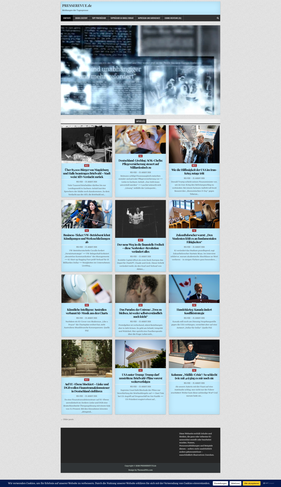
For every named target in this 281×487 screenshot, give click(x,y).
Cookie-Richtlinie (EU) (173, 18)
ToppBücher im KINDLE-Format (121, 18)
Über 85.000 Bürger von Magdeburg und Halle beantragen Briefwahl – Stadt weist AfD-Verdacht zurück (86, 173)
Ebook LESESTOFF (81, 18)
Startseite (67, 18)
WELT (87, 165)
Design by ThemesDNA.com (140, 470)
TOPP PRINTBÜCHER (99, 18)
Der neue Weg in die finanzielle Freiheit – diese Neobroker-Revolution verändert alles (140, 247)
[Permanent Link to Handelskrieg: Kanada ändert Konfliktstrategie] (194, 289)
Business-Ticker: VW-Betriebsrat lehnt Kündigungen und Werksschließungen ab (86, 238)
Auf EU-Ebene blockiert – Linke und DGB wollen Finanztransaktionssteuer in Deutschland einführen (86, 387)
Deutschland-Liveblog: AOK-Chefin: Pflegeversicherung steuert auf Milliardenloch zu (141, 163)
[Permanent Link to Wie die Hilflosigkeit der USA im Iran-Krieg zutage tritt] (194, 144)
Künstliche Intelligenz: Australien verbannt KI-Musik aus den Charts (87, 311)
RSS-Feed (79, 182)
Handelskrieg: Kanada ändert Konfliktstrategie (194, 311)
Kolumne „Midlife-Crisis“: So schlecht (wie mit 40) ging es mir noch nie (194, 376)
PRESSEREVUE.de (77, 5)
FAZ (140, 156)
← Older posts (67, 419)
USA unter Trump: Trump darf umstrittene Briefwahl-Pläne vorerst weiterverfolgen (140, 378)
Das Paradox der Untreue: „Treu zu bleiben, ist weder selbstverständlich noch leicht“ (140, 312)
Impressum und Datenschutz (149, 18)
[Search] (218, 18)
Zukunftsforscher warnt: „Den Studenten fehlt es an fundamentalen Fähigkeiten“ (194, 238)
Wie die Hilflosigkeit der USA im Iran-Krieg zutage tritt (194, 171)
